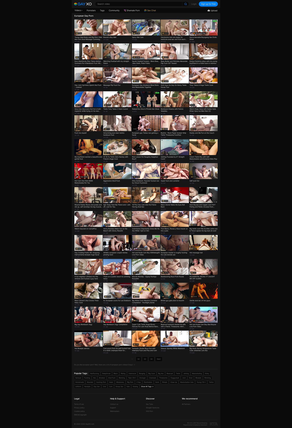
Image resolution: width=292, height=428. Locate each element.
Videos (78, 10)
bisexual (170, 373)
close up (173, 382)
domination (148, 382)
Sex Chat (151, 10)
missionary (120, 382)
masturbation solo (187, 382)
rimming (207, 378)
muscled (90, 382)
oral (104, 386)
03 (145, 359)
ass (94, 378)
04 (151, 359)
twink (178, 373)
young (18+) (201, 382)
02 (138, 359)
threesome (163, 378)
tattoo (211, 382)
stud (190, 378)
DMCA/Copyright (80, 415)
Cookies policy (79, 411)
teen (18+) (132, 378)
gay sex (97, 386)
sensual (78, 378)
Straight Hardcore (152, 408)
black (116, 373)
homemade (79, 382)
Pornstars (91, 10)
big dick (130, 382)
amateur (102, 378)
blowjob (198, 378)
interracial (132, 373)
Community (114, 10)
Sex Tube (149, 404)
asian (111, 382)
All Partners (186, 404)
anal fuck (112, 378)
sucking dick (101, 382)
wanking (122, 378)
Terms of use (79, 404)
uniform (78, 386)
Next (159, 359)
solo (128, 386)
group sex (119, 386)
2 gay (138, 382)
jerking (186, 373)
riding (123, 373)
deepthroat (106, 373)
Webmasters (114, 411)
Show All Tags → (147, 386)
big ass (161, 373)
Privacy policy (79, 408)
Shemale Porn (133, 10)
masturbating (197, 373)
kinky (207, 373)
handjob (87, 386)
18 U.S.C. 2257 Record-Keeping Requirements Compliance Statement (195, 424)
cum (110, 386)
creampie (152, 378)
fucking (87, 378)
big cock (151, 373)
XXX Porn (149, 411)
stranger (142, 378)
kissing (135, 386)
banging (142, 373)
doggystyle (175, 378)
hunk (157, 382)
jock (184, 378)
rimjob (164, 382)
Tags (102, 10)
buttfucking (94, 373)
